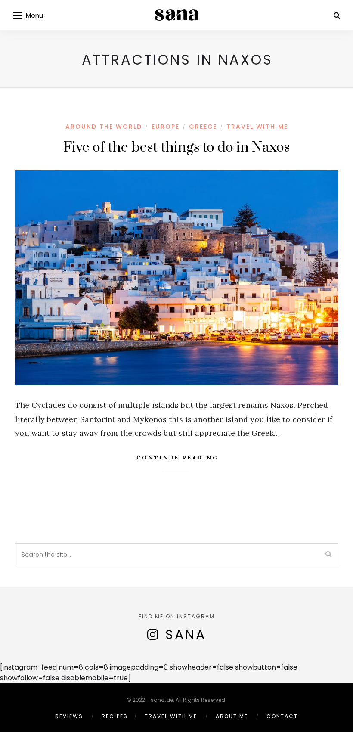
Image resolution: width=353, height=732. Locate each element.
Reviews (69, 716)
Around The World (103, 126)
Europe (166, 126)
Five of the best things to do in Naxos (176, 147)
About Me (232, 716)
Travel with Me (257, 126)
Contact (282, 716)
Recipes (115, 716)
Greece (203, 126)
